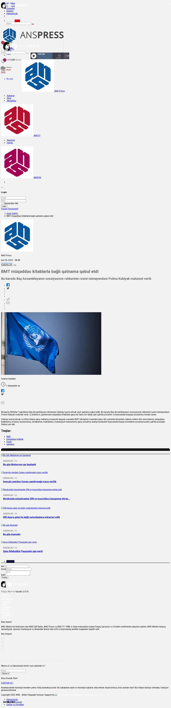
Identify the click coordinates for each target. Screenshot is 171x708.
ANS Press (59, 91)
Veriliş (9, 142)
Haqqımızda (12, 13)
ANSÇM (37, 177)
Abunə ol (5, 673)
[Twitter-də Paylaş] (7, 289)
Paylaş (4, 577)
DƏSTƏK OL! (7, 683)
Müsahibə (11, 100)
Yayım (5, 594)
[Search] (17, 21)
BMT (8, 436)
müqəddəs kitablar (15, 439)
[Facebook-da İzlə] (2, 639)
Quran (9, 441)
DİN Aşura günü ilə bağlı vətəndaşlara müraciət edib (31, 517)
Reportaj (10, 140)
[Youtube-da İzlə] (3, 647)
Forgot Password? (9, 209)
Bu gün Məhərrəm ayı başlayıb (19, 464)
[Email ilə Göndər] (8, 303)
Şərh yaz (10, 561)
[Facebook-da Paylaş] (8, 285)
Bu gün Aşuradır (12, 534)
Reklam (9, 11)
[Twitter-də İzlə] (2, 643)
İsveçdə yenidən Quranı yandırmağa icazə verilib (29, 481)
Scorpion (100, 695)
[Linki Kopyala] (8, 300)
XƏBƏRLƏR (7, 265)
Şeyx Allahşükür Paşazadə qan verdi (23, 551)
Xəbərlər (10, 95)
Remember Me (11, 203)
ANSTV (36, 135)
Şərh (3, 574)
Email (3, 569)
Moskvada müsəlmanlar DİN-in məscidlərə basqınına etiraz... (36, 498)
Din (15, 265)
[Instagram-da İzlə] (3, 651)
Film (4, 617)
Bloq (8, 98)
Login (4, 206)
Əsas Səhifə (12, 213)
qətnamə (10, 444)
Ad (2, 566)
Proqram (6, 614)
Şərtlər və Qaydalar (15, 704)
